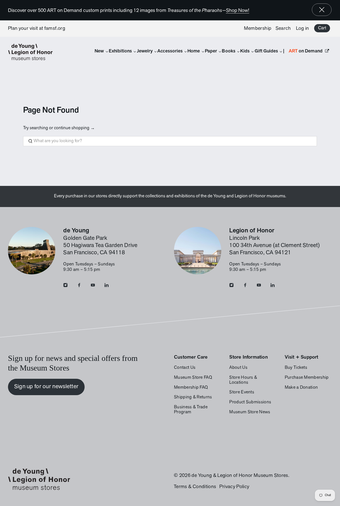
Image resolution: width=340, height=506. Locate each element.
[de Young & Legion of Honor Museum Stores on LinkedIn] (106, 286)
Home (193, 51)
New (99, 51)
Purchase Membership (307, 378)
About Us (238, 368)
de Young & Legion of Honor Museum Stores (239, 475)
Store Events (241, 392)
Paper (211, 51)
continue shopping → (74, 128)
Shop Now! (237, 10)
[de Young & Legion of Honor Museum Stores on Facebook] (79, 286)
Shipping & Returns (193, 397)
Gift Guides (266, 51)
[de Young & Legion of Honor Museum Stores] (33, 52)
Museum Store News (249, 412)
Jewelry (145, 51)
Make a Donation (301, 387)
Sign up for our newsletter (46, 387)
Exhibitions (120, 51)
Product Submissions (250, 402)
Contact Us (184, 368)
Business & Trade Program (191, 410)
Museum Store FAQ (193, 378)
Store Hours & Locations (243, 380)
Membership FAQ (191, 387)
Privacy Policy (234, 486)
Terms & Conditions (195, 486)
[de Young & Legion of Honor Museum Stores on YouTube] (93, 286)
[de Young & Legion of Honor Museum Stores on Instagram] (65, 286)
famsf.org (54, 28)
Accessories (170, 51)
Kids (245, 51)
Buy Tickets (296, 368)
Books (228, 51)
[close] (322, 9)
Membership (258, 28)
